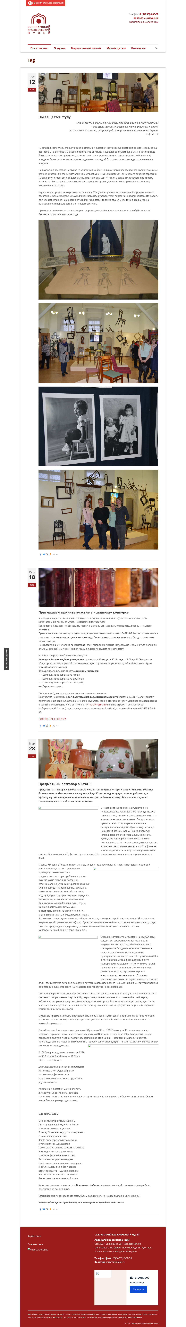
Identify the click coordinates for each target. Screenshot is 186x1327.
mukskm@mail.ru (98, 704)
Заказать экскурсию (146, 18)
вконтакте (135, 21)
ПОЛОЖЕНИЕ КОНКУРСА (52, 719)
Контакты (138, 48)
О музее (59, 48)
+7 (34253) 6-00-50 (148, 14)
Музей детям (116, 48)
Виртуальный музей (86, 48)
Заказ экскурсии (6, 658)
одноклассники (149, 21)
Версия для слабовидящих (48, 2)
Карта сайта (34, 1236)
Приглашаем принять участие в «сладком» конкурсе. (84, 612)
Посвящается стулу (55, 117)
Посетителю (39, 48)
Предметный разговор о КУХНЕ (65, 784)
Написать (138, 1289)
